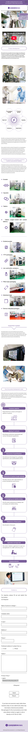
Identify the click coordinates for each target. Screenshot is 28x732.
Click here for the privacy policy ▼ (10, 680)
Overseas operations (24, 19)
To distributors (23, 17)
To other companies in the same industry (23, 14)
